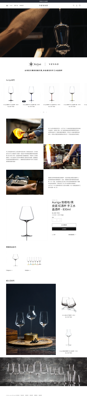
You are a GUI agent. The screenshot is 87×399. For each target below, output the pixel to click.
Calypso (8, 270)
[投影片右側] (46, 112)
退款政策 (26, 395)
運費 (62, 215)
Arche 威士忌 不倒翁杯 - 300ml (68, 315)
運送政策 (31, 395)
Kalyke (27, 270)
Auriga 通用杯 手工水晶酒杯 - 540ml (11, 104)
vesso (10, 395)
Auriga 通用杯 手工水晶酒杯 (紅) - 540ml (51, 104)
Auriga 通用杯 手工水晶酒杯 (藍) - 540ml (31, 104)
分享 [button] (54, 234)
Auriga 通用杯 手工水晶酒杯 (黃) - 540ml (72, 104)
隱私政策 (22, 395)
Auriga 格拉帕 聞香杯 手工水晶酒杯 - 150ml (69, 351)
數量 (53, 217)
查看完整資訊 (71, 234)
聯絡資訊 (40, 395)
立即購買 (64, 229)
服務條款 (35, 395)
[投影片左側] (40, 112)
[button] (73, 5)
